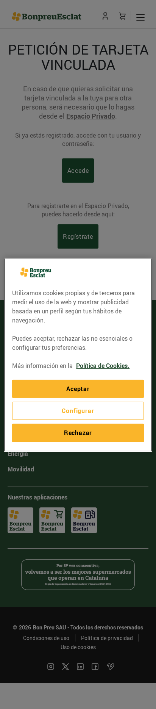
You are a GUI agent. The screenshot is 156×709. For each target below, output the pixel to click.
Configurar (78, 411)
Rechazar (78, 433)
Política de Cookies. (102, 365)
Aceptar (78, 388)
